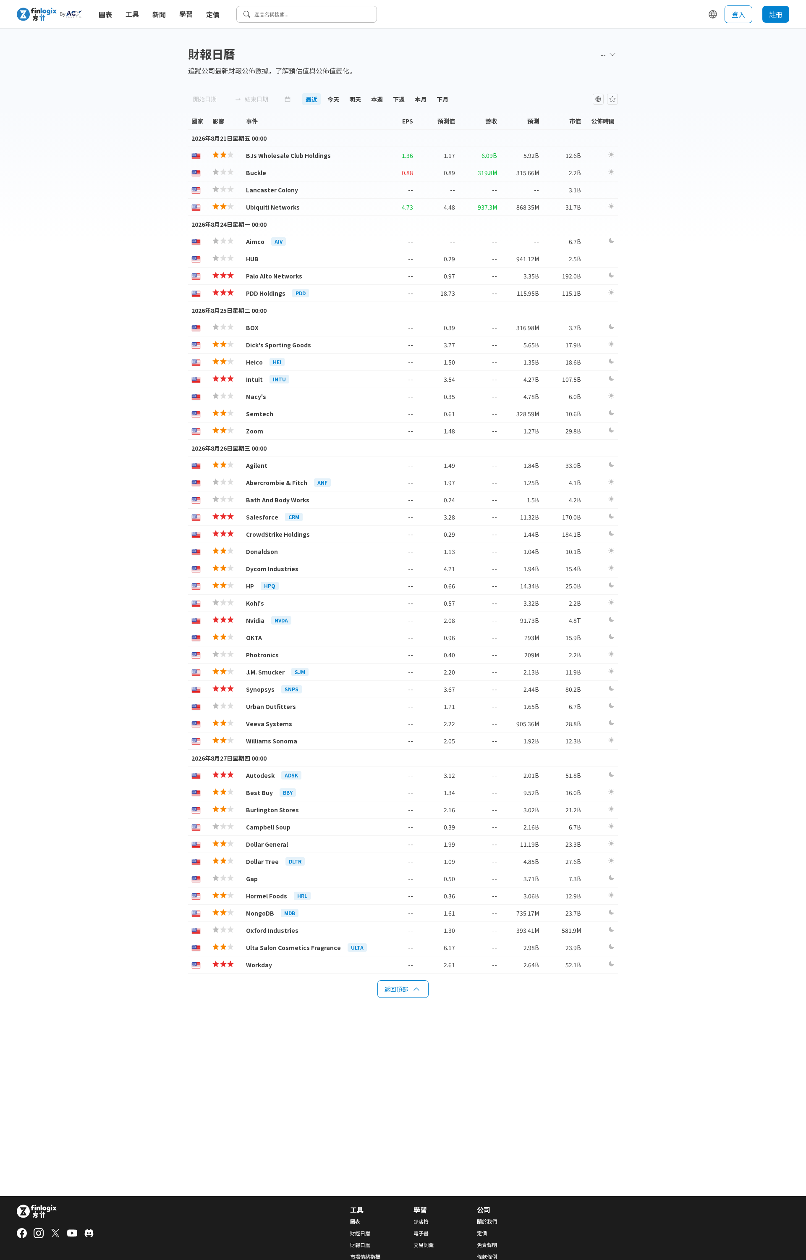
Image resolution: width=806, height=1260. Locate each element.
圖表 (105, 14)
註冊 (775, 14)
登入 (738, 14)
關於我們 (487, 1221)
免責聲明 (487, 1245)
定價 (213, 14)
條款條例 (487, 1256)
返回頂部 (396, 989)
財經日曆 (360, 1233)
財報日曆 (360, 1245)
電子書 (421, 1233)
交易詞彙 (423, 1245)
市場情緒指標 (365, 1256)
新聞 (159, 14)
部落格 (421, 1221)
